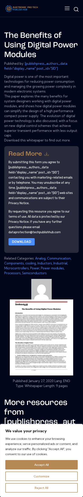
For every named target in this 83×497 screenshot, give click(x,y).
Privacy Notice (19, 222)
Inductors (44, 263)
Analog (40, 258)
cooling (30, 263)
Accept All (41, 465)
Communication (59, 258)
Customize (41, 476)
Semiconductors (34, 273)
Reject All (41, 488)
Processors (12, 273)
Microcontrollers (16, 268)
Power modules (52, 268)
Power (34, 268)
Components (14, 263)
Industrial (60, 263)
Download (21, 242)
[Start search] (76, 9)
